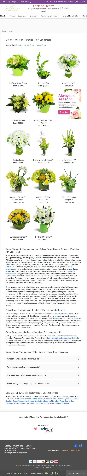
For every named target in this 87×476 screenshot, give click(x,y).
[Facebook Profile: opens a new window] (75, 445)
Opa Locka (69, 401)
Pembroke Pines (50, 398)
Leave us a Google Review (71, 450)
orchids (43, 266)
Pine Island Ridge (57, 401)
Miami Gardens (55, 403)
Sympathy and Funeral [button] (49, 16)
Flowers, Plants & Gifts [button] (70, 16)
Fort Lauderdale (37, 398)
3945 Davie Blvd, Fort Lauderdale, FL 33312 (20, 448)
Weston (21, 401)
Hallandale (9, 403)
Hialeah (28, 398)
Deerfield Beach (12, 401)
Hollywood (61, 398)
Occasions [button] (22, 16)
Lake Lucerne (45, 401)
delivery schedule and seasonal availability (61, 338)
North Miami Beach (32, 401)
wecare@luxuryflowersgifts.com (16, 452)
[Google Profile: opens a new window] (80, 445)
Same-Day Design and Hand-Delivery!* (17, 1)
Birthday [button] (33, 16)
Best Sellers (16, 45)
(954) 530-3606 (10, 450)
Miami (22, 398)
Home (4, 31)
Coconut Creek (32, 403)
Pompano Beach (72, 398)
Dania (16, 403)
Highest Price (29, 45)
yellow (76, 318)
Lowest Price (41, 45)
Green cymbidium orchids (63, 313)
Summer (13, 16)
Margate (22, 403)
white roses (10, 266)
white (58, 318)
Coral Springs (44, 403)
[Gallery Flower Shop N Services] (15, 9)
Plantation (65, 403)
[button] (81, 466)
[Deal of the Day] (68, 104)
